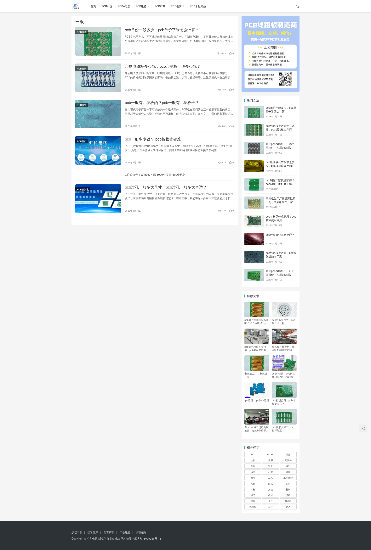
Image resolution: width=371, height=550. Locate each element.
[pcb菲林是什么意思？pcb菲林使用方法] (254, 217)
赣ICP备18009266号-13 (146, 538)
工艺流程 (288, 477)
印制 (253, 471)
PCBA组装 (124, 6)
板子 (253, 495)
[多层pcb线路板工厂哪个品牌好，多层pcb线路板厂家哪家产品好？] (254, 144)
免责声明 (109, 532)
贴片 (288, 506)
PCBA (270, 454)
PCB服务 (141, 6)
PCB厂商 (160, 6)
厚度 (288, 471)
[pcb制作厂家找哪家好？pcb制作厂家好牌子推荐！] (254, 180)
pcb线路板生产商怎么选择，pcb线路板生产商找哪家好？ (280, 129)
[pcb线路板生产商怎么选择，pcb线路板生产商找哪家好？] (254, 126)
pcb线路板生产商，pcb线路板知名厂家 (281, 254)
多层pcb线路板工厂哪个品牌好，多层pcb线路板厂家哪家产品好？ (280, 147)
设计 (270, 506)
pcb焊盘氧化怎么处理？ (280, 234)
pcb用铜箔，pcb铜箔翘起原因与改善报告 (283, 375)
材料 (288, 489)
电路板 (288, 501)
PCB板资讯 (177, 6)
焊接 (253, 501)
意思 (288, 483)
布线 (253, 483)
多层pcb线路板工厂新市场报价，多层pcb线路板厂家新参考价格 (280, 274)
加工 (270, 466)
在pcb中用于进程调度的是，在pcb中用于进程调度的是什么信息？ (256, 428)
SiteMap (115, 538)
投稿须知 (141, 532)
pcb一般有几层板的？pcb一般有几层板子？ (162, 102)
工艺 (270, 477)
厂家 (270, 471)
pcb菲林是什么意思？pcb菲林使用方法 (281, 218)
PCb (253, 454)
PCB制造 (106, 6)
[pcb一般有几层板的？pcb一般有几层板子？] (98, 114)
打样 (253, 489)
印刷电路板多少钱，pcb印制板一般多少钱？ (163, 66)
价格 (253, 460)
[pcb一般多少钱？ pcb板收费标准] (98, 150)
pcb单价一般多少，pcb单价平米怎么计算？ (162, 29)
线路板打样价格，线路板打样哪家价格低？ (283, 348)
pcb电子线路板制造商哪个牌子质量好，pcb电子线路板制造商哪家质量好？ (256, 321)
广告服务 (125, 532)
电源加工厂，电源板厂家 (255, 375)
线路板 (252, 506)
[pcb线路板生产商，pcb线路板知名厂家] (254, 253)
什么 (288, 454)
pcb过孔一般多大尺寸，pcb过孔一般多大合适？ (166, 187)
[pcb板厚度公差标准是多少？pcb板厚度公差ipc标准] (254, 162)
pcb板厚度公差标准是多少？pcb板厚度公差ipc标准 (280, 165)
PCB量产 (81, 68)
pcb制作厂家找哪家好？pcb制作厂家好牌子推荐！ (280, 184)
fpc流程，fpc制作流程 (256, 400)
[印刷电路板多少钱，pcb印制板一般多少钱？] (98, 78)
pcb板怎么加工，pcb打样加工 (283, 428)
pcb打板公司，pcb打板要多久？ (283, 402)
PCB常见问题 (198, 6)
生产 (270, 501)
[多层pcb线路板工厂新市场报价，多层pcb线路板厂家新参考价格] (254, 271)
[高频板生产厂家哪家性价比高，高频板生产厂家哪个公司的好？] (254, 199)
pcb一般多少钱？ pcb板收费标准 (153, 139)
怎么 (270, 483)
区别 (288, 466)
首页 (93, 6)
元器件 (288, 460)
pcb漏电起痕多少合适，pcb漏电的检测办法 (256, 348)
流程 (288, 495)
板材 (270, 495)
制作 (253, 466)
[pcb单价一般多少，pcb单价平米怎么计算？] (98, 41)
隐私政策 (93, 532)
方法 (270, 489)
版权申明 (76, 532)
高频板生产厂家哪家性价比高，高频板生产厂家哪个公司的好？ (280, 202)
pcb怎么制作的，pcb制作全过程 (283, 321)
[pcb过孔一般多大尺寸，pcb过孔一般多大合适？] (98, 198)
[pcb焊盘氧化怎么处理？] (254, 235)
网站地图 (126, 538)
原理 (253, 477)
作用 (270, 460)
